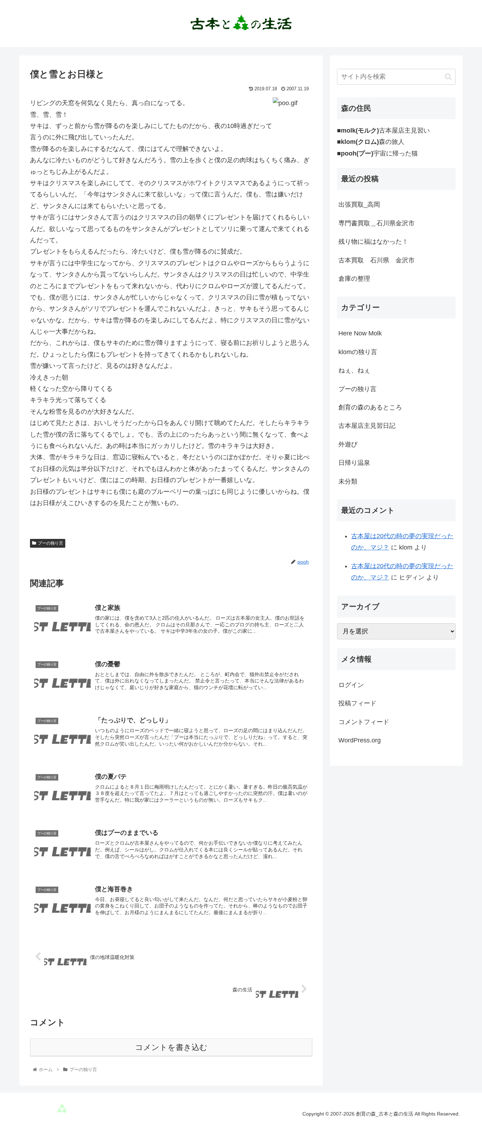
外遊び (347, 444)
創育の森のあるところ (370, 407)
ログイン (351, 684)
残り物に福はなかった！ (373, 241)
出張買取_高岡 (359, 204)
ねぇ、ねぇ (354, 370)
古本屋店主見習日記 (367, 425)
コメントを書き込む (171, 1047)
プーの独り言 (50, 543)
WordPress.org (359, 740)
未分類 (347, 481)
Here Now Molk (360, 333)
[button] (448, 77)
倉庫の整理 (354, 278)
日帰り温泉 (354, 462)
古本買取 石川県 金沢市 (376, 260)
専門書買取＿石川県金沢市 (376, 223)
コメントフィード (363, 721)
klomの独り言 (357, 352)
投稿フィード (357, 703)
